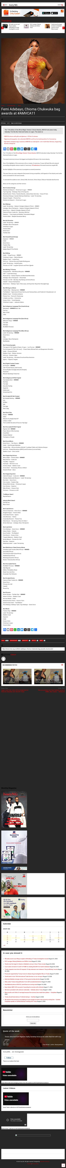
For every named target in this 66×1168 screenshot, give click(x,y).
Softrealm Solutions (44, 1161)
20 (33, 939)
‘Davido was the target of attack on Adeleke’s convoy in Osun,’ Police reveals (56, 27)
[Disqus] (33, 715)
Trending (6, 20)
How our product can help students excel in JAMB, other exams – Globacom (51, 691)
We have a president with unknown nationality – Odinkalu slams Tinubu (24, 989)
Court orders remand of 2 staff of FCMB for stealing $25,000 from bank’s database (27, 966)
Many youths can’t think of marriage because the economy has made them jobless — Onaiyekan (31, 992)
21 (41, 939)
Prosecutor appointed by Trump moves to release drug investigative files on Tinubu (27, 974)
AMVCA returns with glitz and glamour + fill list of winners (21, 136)
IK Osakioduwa (36, 165)
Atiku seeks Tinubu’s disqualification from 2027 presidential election (23, 982)
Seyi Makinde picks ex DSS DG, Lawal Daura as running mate (21, 984)
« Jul (4, 945)
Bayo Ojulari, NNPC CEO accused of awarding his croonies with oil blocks (24, 987)
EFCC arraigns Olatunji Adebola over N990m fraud (35, 26)
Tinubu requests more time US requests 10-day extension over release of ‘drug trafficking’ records (31, 969)
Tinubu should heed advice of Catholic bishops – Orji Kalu (20, 997)
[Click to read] (48, 676)
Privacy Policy (35, 1163)
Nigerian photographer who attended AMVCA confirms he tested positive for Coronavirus (30, 139)
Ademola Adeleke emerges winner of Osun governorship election (22, 979)
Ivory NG (13, 5)
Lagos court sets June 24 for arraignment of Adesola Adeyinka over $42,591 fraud (14, 691)
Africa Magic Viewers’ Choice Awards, (26, 153)
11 (15, 938)
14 (41, 938)
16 (58, 938)
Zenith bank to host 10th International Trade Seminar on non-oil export (24, 976)
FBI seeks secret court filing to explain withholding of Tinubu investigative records (14, 27)
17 (7, 939)
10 (7, 938)
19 (24, 939)
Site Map (29, 1163)
